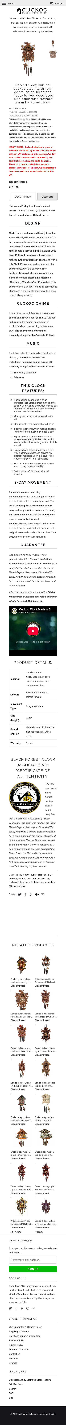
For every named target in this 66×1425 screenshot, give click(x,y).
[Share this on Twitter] (19, 894)
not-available (19, 885)
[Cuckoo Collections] (33, 11)
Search (12, 1388)
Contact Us (14, 1353)
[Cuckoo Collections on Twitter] (10, 1308)
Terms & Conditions (19, 1349)
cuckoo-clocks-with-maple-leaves (34, 878)
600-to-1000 (24, 874)
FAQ (11, 1393)
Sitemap (13, 1362)
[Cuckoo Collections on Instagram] (28, 1308)
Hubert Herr (20, 108)
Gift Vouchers (16, 1384)
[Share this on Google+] (36, 894)
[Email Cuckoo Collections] (33, 1308)
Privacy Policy (16, 1344)
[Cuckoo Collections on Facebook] (16, 1308)
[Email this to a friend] (42, 894)
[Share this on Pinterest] (30, 894)
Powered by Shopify (46, 1413)
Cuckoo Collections (27, 1413)
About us (13, 1358)
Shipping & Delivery (19, 1331)
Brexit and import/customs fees (24, 1335)
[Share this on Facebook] (24, 894)
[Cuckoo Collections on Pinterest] (22, 1308)
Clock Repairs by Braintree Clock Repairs (30, 1379)
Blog (11, 1397)
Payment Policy (17, 1340)
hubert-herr (39, 882)
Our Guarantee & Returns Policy (25, 1326)
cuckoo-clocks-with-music (21, 882)
